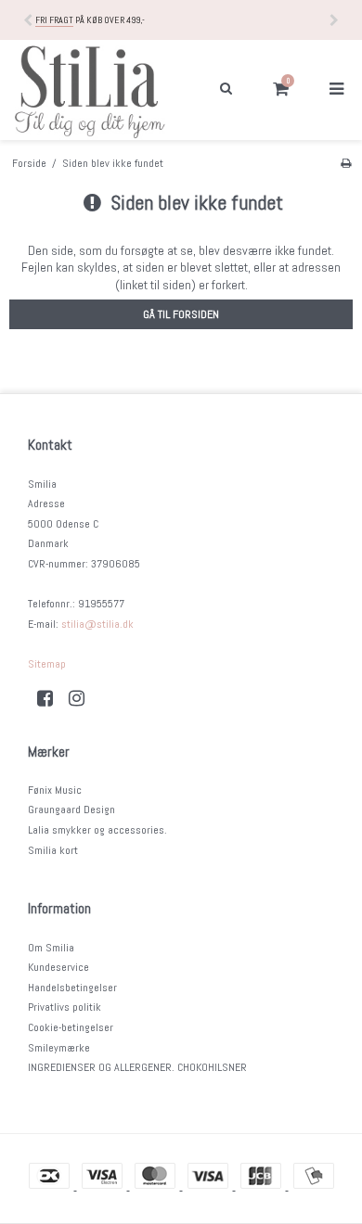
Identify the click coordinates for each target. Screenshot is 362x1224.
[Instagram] (83, 698)
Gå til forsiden (181, 314)
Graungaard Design (71, 809)
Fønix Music (55, 790)
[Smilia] (90, 90)
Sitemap (47, 664)
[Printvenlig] (346, 163)
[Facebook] (51, 698)
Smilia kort (53, 850)
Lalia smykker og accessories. (97, 829)
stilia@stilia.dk (97, 624)
